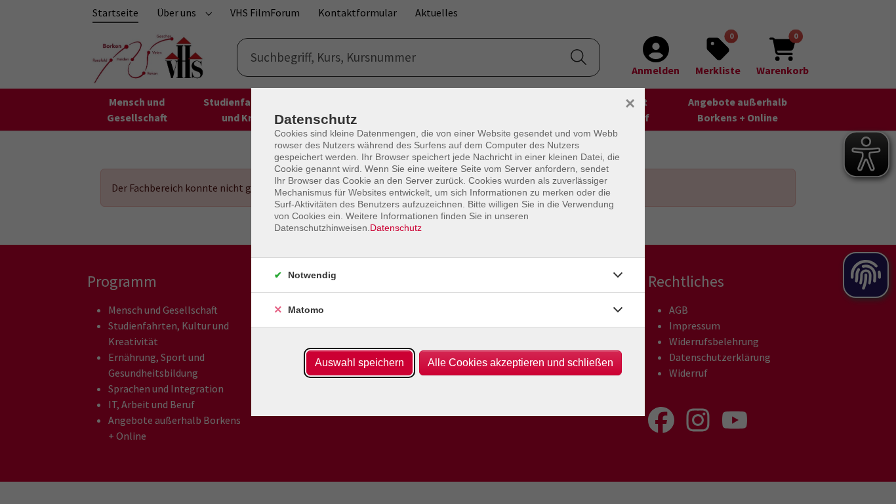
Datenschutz (396, 227)
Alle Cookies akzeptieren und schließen (520, 362)
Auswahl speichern (359, 362)
